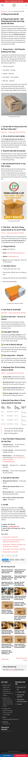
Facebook (7, 755)
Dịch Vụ (12, 559)
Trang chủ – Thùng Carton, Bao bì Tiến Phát (13, 132)
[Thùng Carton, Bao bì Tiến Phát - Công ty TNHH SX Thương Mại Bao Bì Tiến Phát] (14, 5)
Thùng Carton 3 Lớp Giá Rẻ (10, 552)
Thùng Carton (5, 659)
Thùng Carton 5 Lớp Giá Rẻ (10, 537)
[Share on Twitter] (8, 556)
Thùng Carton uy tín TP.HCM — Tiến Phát (14, 549)
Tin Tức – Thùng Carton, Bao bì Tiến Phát (12, 233)
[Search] (26, 5)
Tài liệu (9, 11)
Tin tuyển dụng (6, 561)
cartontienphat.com (13, 256)
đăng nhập (11, 669)
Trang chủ (3, 11)
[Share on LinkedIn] (16, 556)
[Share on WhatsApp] (2, 556)
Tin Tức (22, 559)
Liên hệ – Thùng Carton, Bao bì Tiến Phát (12, 373)
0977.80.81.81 (22, 755)
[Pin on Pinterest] (13, 556)
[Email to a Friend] (11, 556)
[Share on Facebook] (5, 556)
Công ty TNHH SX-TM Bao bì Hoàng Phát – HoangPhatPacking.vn (14, 459)
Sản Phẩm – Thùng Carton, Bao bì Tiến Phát (13, 313)
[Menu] (2, 5)
